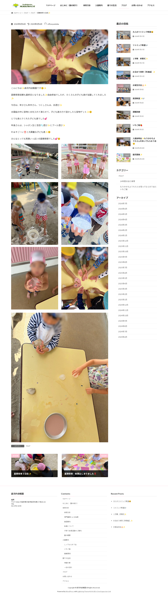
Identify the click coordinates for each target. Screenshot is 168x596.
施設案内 (67, 522)
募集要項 (67, 554)
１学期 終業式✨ (140, 58)
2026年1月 (122, 235)
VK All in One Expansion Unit (101, 591)
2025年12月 (123, 241)
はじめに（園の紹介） (70, 503)
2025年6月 (122, 273)
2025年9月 (122, 257)
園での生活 (66, 558)
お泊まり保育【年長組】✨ (144, 72)
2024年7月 (122, 331)
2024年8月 (122, 326)
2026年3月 (122, 225)
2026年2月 (122, 230)
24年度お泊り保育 (127, 181)
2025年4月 (122, 283)
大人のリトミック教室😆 (143, 32)
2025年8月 (122, 262)
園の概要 (67, 535)
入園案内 (66, 540)
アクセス (66, 581)
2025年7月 (122, 267)
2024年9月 (122, 321)
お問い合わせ (67, 576)
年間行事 (67, 563)
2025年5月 (122, 278)
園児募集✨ (137, 154)
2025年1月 (122, 299)
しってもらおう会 (70, 544)
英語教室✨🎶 (139, 98)
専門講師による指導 (71, 517)
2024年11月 (123, 310)
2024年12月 (123, 305)
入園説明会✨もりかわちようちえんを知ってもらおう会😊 (144, 141)
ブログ (28, 446)
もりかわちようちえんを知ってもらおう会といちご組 (138, 188)
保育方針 (66, 508)
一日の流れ (68, 567)
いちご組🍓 (137, 125)
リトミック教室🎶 (140, 45)
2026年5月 (122, 214)
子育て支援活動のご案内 (73, 531)
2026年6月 (122, 209)
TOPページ (66, 499)
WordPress (70, 591)
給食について (69, 526)
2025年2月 (122, 294)
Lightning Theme (83, 591)
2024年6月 (122, 337)
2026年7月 (122, 203)
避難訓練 (136, 112)
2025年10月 (123, 251)
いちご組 (67, 549)
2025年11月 (123, 246)
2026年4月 (122, 219)
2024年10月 (123, 316)
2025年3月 (122, 289)
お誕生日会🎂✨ (139, 85)
